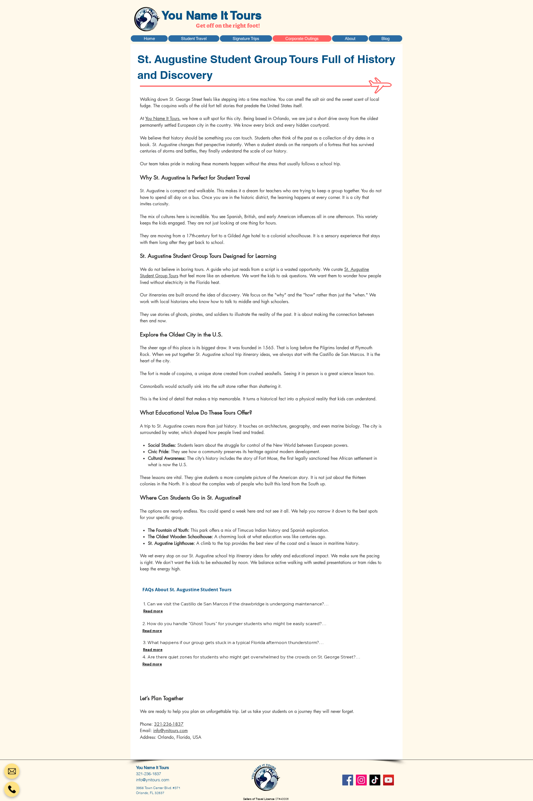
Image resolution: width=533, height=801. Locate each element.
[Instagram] (361, 780)
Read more (153, 611)
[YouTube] (388, 780)
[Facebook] (347, 780)
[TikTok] (374, 780)
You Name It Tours (212, 15)
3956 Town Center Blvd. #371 (158, 788)
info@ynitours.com (170, 730)
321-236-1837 (168, 724)
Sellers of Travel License (259, 799)
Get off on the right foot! (228, 25)
